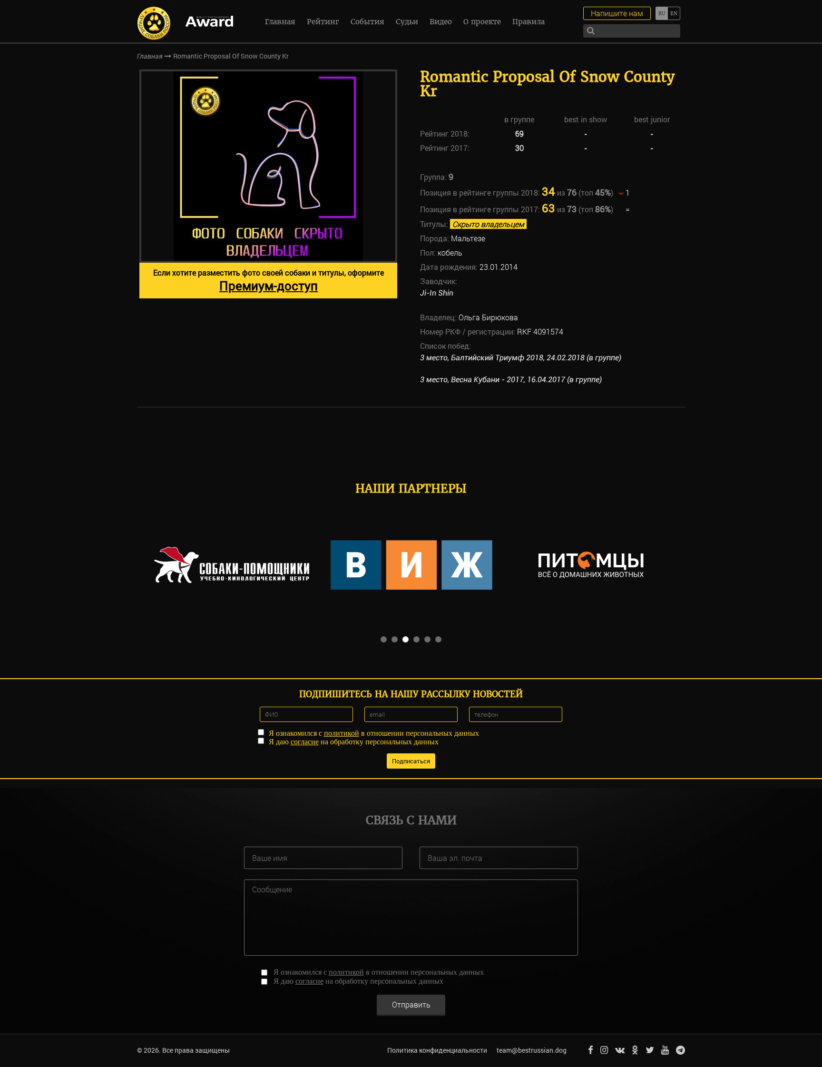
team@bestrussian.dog (532, 1050)
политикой (341, 733)
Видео (441, 21)
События (367, 21)
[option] (268, 183)
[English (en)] (673, 13)
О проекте (482, 21)
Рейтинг (323, 21)
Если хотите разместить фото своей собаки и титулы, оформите (268, 280)
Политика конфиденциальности (437, 1050)
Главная (280, 21)
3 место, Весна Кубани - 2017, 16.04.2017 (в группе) (511, 379)
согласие (305, 742)
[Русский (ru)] (661, 13)
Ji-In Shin (436, 292)
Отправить (411, 1004)
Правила (528, 21)
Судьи (407, 21)
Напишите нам (617, 13)
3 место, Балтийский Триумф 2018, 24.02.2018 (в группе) (520, 357)
